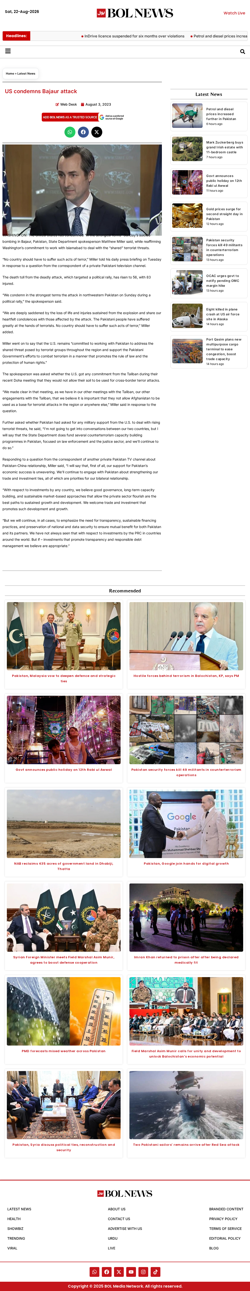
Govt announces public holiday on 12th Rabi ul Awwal (224, 181)
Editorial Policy (225, 1238)
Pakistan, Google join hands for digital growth (186, 863)
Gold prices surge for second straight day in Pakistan (224, 214)
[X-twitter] (119, 1272)
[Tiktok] (155, 1272)
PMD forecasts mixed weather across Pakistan (64, 1051)
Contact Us (119, 1219)
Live (111, 1248)
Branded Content (226, 1209)
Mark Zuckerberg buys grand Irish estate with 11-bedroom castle (224, 147)
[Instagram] (143, 1272)
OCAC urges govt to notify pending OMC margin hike (222, 280)
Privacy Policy (223, 1219)
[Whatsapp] (94, 1272)
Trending (16, 1238)
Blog (214, 1248)
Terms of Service (225, 1228)
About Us (116, 1209)
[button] (69, 132)
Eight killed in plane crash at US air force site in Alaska (223, 314)
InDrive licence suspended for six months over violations (114, 36)
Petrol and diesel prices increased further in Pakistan (221, 114)
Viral (12, 1248)
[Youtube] (131, 1272)
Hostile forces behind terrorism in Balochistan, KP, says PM (186, 675)
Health (14, 1219)
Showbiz (15, 1228)
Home (10, 73)
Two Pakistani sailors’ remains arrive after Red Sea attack (186, 1144)
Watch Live (234, 13)
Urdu (112, 1238)
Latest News (26, 73)
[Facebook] (107, 1272)
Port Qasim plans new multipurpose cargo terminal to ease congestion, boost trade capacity (223, 349)
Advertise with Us (125, 1228)
